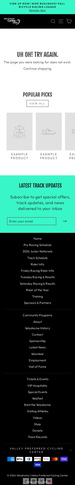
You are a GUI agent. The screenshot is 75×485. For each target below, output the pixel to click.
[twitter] (41, 481)
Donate (37, 430)
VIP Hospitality (37, 385)
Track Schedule (37, 258)
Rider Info (37, 264)
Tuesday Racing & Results (37, 277)
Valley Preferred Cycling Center (36, 450)
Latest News (37, 347)
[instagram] (34, 481)
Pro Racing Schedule (37, 245)
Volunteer (37, 354)
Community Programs (37, 315)
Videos (37, 418)
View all (37, 103)
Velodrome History (37, 328)
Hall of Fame (37, 366)
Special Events (37, 392)
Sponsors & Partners (37, 303)
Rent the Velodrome (37, 405)
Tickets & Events (37, 379)
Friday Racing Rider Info (37, 270)
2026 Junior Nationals (37, 251)
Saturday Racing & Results (37, 283)
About (37, 322)
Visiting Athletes (37, 411)
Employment (37, 360)
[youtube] (49, 481)
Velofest (37, 398)
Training (37, 296)
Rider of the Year (37, 290)
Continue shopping (37, 68)
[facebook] (26, 481)
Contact (37, 334)
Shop (37, 424)
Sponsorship (37, 341)
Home (37, 238)
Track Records (37, 437)
